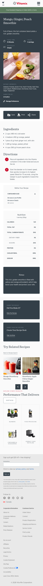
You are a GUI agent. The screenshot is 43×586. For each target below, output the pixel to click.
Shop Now (9, 400)
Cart (3, 5)
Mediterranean (16, 89)
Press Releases (7, 530)
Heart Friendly (27, 87)
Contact (25, 516)
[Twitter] (9, 498)
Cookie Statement (9, 560)
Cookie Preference (9, 568)
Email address (6, 461)
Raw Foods (32, 89)
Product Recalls (27, 536)
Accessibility (7, 572)
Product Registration (29, 520)
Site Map (6, 564)
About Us (6, 512)
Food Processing (31, 421)
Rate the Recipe (12, 313)
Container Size (13, 194)
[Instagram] (22, 498)
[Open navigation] (38, 3)
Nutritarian (25, 89)
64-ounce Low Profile (14, 198)
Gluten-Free (18, 87)
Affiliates (6, 544)
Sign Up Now (11, 335)
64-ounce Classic (13, 200)
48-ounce (11, 203)
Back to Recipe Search (10, 353)
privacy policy (21, 469)
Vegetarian (11, 91)
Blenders (12, 421)
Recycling (6, 548)
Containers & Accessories (12, 443)
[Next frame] (25, 387)
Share (34, 115)
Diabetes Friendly (8, 87)
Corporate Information (10, 508)
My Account (7, 540)
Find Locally (26, 532)
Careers (5, 522)
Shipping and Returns (29, 524)
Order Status (27, 512)
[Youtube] (17, 498)
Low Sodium (7, 89)
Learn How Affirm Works (11, 576)
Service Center (27, 528)
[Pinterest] (13, 498)
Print (23, 115)
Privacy (5, 556)
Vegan (5, 91)
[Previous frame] (18, 387)
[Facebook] (4, 498)
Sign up (6, 474)
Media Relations (8, 526)
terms (32, 469)
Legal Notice (7, 552)
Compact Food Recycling (31, 442)
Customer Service (28, 508)
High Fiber (35, 87)
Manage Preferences (12, 101)
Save (13, 115)
